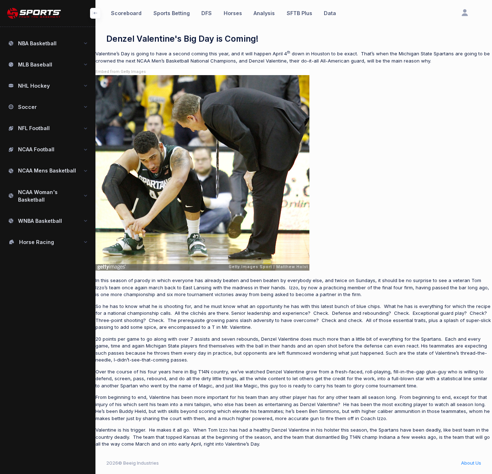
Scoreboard (126, 13)
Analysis (264, 13)
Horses (233, 13)
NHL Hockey (34, 86)
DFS (206, 13)
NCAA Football (36, 149)
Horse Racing (36, 242)
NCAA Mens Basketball (47, 170)
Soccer (27, 107)
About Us (471, 463)
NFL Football (34, 128)
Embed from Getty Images (120, 71)
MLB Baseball (35, 64)
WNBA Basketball (40, 221)
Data (330, 13)
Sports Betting (171, 13)
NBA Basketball (37, 43)
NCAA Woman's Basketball (38, 196)
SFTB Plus (299, 13)
